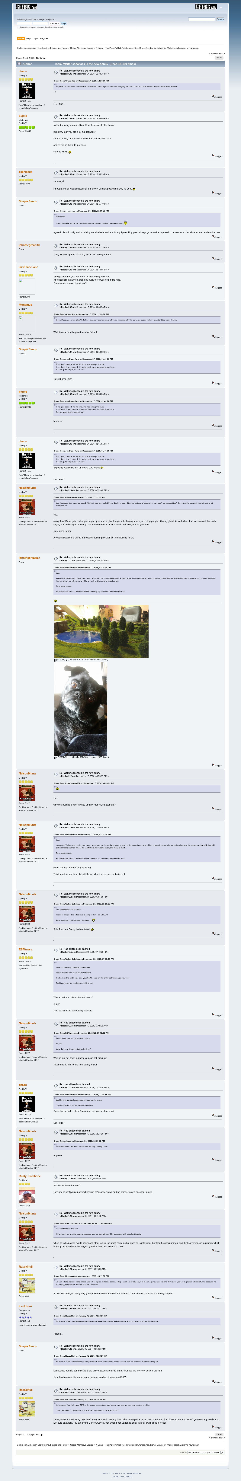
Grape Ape (144, 48)
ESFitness (25, 949)
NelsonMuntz (27, 487)
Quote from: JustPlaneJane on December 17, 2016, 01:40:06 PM (83, 359)
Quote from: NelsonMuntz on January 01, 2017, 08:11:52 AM (81, 1276)
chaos (23, 71)
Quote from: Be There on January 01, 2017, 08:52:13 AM (79, 1399)
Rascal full (26, 1266)
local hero (25, 1306)
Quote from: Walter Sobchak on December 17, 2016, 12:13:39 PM (84, 904)
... (26, 58)
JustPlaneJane (28, 267)
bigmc (153, 48)
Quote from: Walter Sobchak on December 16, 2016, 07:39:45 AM (84, 959)
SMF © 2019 (119, 1473)
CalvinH (160, 48)
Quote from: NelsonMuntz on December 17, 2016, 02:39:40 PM (82, 568)
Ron (136, 48)
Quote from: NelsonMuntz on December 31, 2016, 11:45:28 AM (82, 1094)
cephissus (25, 171)
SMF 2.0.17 (108, 1473)
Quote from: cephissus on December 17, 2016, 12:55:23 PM (81, 211)
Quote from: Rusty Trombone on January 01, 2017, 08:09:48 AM (83, 1223)
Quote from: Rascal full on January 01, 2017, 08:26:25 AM (80, 1316)
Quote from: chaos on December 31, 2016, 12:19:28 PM (79, 1141)
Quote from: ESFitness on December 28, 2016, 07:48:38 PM (81, 1033)
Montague (25, 304)
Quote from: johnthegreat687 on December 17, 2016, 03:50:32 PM (84, 783)
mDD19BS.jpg (62, 757)
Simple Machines (134, 1473)
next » (222, 54)
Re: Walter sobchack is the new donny (79, 70)
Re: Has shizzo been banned (74, 949)
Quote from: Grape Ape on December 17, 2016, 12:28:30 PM (81, 81)
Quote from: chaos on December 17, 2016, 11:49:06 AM (79, 497)
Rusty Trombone (30, 1176)
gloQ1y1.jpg (61, 659)
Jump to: (183, 1453)
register (50, 19)
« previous (214, 54)
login (42, 19)
